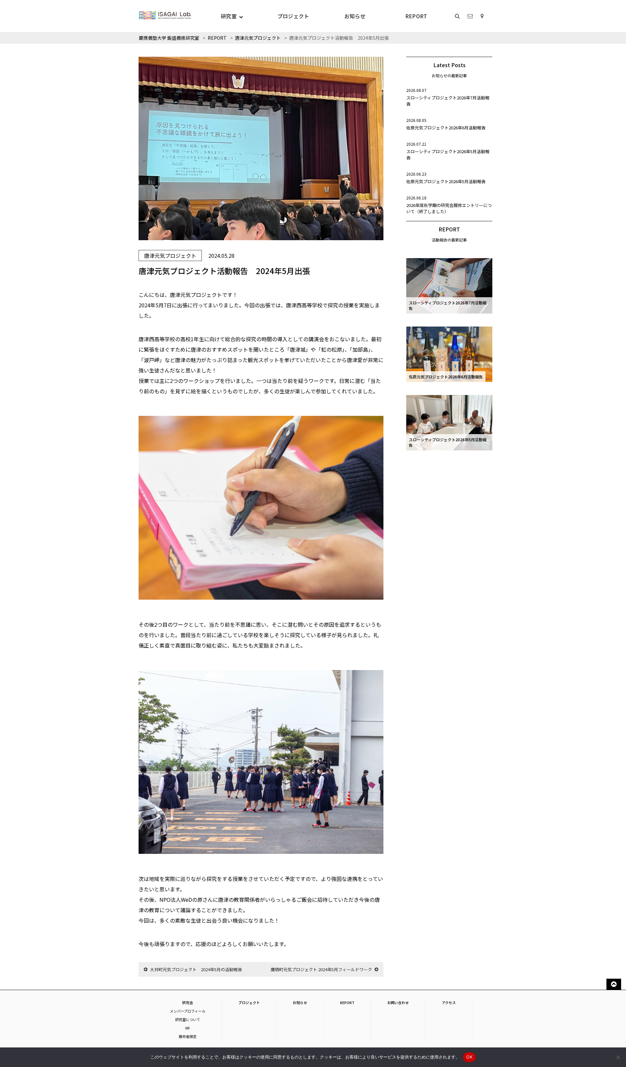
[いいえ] (618, 1057)
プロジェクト (293, 16)
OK (469, 1057)
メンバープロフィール (187, 1011)
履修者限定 (188, 1036)
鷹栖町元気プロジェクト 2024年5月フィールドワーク (321, 969)
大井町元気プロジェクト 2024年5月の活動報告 (196, 969)
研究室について (187, 1019)
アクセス (449, 1002)
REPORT (416, 16)
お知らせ (354, 16)
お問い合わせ (398, 1002)
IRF (187, 1027)
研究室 (229, 16)
